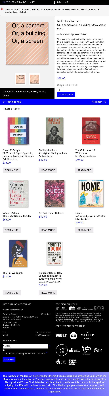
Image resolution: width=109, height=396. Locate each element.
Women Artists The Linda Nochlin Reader (17, 216)
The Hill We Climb (13, 274)
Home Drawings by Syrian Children (90, 217)
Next (97, 101)
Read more (11, 170)
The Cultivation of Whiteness (85, 155)
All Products (22, 91)
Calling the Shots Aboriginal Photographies (53, 155)
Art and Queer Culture (51, 214)
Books (33, 91)
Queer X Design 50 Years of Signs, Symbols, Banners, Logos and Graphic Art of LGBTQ (18, 156)
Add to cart (66, 94)
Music (42, 91)
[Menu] (103, 2)
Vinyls (6, 95)
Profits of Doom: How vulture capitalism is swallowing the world (50, 279)
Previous (14, 101)
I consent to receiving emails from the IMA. (25, 353)
